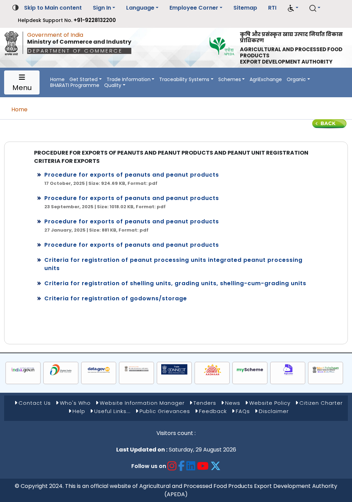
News (232, 402)
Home (57, 79)
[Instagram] (172, 466)
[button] (293, 8)
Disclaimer (274, 411)
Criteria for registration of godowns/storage (115, 298)
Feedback (213, 411)
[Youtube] (203, 466)
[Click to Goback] (329, 123)
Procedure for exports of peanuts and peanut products (131, 175)
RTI (272, 8)
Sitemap (245, 8)
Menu (22, 87)
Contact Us (35, 402)
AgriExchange (266, 79)
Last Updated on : (141, 450)
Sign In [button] (102, 8)
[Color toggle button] (15, 7)
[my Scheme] (250, 370)
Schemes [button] (229, 79)
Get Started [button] (83, 79)
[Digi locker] (288, 370)
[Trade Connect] (174, 369)
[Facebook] (181, 466)
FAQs (243, 411)
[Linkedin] (191, 466)
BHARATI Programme (74, 85)
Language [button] (140, 8)
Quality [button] (112, 85)
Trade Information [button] (129, 79)
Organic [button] (296, 79)
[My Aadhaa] (212, 370)
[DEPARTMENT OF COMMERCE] (13, 41)
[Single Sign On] (325, 370)
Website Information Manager (142, 402)
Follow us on (148, 466)
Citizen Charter (321, 402)
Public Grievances (165, 411)
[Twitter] (215, 466)
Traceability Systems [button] (184, 79)
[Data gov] (98, 370)
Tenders (205, 402)
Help (79, 411)
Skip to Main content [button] (53, 8)
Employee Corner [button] (193, 8)
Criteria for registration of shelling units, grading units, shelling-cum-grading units (175, 283)
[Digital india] (61, 370)
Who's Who (75, 402)
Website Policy (269, 402)
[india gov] (23, 370)
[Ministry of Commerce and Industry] (136, 368)
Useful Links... (112, 411)
